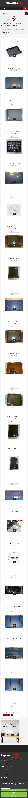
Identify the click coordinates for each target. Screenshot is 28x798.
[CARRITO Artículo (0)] (21, 8)
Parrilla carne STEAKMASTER (14, 606)
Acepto (14, 793)
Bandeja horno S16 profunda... (14, 416)
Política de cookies (5, 787)
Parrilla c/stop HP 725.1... (14, 575)
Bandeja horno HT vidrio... (14, 321)
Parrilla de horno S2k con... (14, 670)
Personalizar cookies (14, 790)
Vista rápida (14, 55)
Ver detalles (14, 70)
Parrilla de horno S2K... (14, 701)
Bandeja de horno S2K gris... (14, 100)
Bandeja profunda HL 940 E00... (14, 480)
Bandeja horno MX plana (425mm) (14, 385)
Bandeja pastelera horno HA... (14, 226)
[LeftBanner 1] (10, 731)
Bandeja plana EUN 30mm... (14, 448)
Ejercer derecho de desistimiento (7, 780)
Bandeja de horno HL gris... (14, 68)
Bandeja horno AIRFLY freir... (14, 163)
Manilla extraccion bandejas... (14, 543)
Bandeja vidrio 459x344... (14, 511)
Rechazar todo (14, 795)
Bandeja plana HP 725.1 (14, 290)
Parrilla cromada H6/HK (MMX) (14, 638)
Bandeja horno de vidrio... (14, 195)
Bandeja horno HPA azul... (14, 258)
